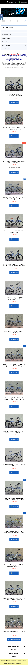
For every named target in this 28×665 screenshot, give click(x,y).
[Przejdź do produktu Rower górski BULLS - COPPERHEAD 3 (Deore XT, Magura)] (14, 84)
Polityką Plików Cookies (5, 662)
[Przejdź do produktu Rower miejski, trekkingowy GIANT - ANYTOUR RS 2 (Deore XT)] (14, 421)
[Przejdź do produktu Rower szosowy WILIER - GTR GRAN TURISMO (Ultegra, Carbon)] (14, 521)
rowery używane (11, 53)
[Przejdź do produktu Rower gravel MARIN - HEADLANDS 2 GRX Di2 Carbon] (14, 151)
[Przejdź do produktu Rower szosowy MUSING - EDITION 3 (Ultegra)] (14, 455)
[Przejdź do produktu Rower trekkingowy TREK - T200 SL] (14, 622)
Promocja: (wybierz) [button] (6, 48)
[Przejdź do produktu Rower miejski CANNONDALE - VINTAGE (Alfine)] (14, 221)
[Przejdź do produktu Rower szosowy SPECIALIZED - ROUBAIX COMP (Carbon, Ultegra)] (14, 488)
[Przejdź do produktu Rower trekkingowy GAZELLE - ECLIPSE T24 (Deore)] (14, 555)
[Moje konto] (17, 21)
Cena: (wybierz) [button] (5, 41)
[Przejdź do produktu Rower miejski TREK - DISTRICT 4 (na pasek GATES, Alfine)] (14, 355)
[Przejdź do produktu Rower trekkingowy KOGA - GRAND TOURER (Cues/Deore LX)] (14, 588)
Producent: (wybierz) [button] (6, 34)
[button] (3, 21)
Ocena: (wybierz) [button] (6, 38)
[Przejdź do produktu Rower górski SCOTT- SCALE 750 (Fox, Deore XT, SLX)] (14, 118)
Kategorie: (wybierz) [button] (6, 31)
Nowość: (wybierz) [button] (6, 45)
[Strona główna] (14, 12)
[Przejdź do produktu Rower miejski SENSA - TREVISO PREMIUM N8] (14, 321)
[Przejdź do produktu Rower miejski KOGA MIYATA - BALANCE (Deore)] (14, 288)
